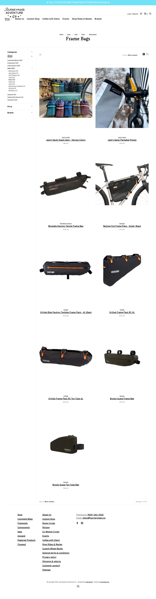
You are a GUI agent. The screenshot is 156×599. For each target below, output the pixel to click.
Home (61, 34)
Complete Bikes (14, 60)
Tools (12, 77)
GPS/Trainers (14, 75)
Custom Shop (33, 19)
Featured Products (15, 97)
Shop (7, 19)
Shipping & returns (51, 561)
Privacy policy (49, 557)
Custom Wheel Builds (52, 549)
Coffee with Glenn (51, 19)
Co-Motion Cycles (50, 532)
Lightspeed (89, 582)
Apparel (11, 94)
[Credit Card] (78, 586)
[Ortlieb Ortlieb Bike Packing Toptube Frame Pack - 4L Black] (65, 271)
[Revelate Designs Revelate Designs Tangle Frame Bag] (65, 185)
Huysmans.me (104, 582)
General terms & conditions (55, 553)
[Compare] (141, 14)
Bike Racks (13, 71)
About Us (19, 19)
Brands (98, 19)
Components (13, 66)
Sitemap (46, 570)
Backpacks (13, 90)
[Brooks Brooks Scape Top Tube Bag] (65, 443)
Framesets (12, 63)
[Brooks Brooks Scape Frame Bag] (122, 357)
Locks (12, 84)
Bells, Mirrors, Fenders (17, 86)
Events (66, 19)
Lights (12, 82)
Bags (83, 34)
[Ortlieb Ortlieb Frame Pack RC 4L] (122, 271)
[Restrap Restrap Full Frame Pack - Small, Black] (122, 185)
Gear (76, 34)
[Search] (150, 14)
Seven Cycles (48, 523)
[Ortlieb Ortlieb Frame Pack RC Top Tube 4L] (65, 357)
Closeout (12, 100)
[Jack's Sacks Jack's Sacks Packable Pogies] (122, 98)
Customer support (51, 565)
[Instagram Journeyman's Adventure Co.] (82, 523)
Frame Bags (93, 34)
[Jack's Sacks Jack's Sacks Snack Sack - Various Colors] (65, 98)
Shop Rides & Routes (82, 19)
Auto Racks (13, 73)
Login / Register (132, 14)
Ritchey (46, 527)
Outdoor (12, 88)
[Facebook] (77, 523)
